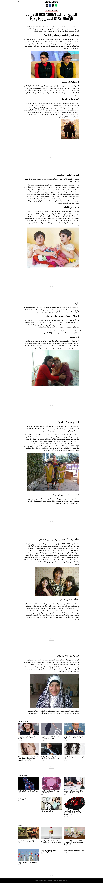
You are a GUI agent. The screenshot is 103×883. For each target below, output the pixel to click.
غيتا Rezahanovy (61, 103)
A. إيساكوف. (34, 325)
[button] (18, 1)
